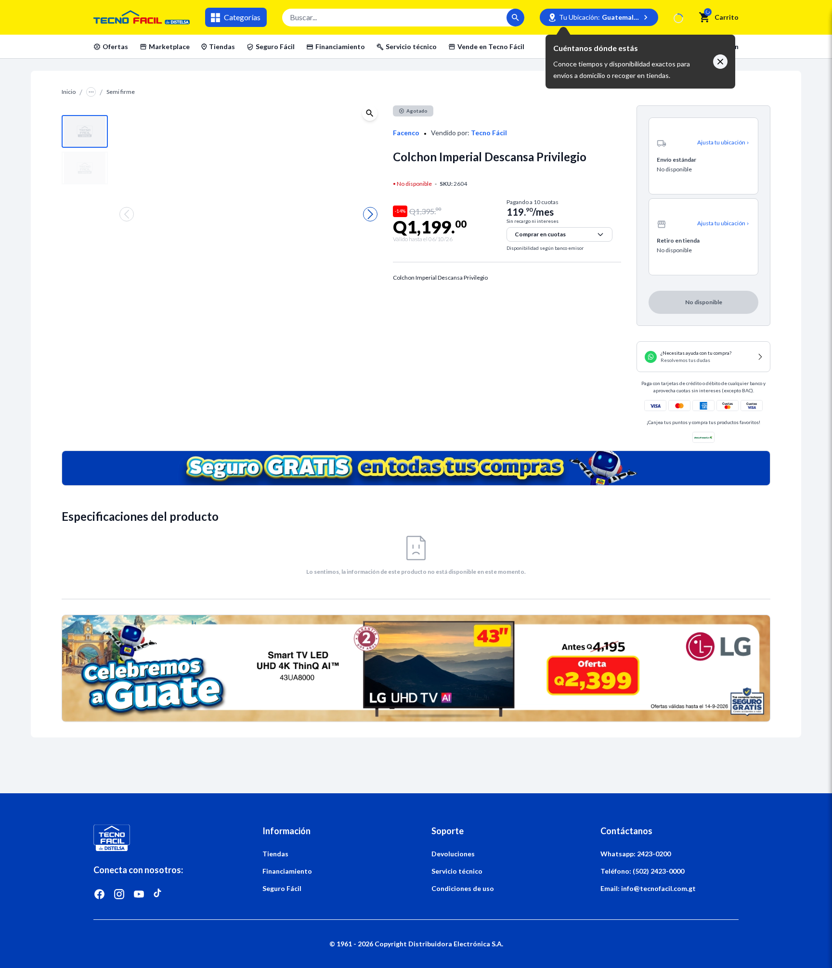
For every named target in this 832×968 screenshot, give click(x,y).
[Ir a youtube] (139, 894)
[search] (705, 17)
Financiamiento (340, 46)
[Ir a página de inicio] (162, 838)
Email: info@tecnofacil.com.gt (648, 888)
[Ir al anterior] (126, 214)
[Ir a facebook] (99, 894)
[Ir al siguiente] (370, 214)
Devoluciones (453, 854)
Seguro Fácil (275, 46)
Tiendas (222, 46)
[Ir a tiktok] (159, 894)
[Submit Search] (515, 17)
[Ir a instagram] (119, 894)
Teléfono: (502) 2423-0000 (642, 871)
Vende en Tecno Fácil (490, 46)
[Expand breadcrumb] (91, 92)
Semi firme (120, 91)
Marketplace (169, 46)
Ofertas (115, 46)
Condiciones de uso (462, 888)
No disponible (747, 62)
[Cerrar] (720, 61)
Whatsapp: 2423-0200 (635, 854)
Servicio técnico (411, 46)
